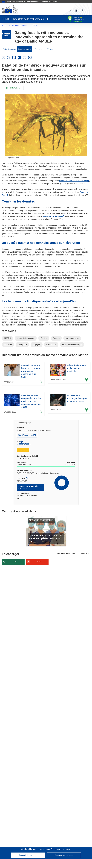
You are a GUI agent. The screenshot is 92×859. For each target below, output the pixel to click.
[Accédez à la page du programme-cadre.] (6, 34)
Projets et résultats (19, 25)
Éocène (43, 338)
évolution (8, 345)
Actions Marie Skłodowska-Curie (73, 181)
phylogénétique (72, 338)
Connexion (70, 10)
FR (19, 57)
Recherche (81, 10)
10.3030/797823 (23, 444)
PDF (39, 562)
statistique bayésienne (53, 216)
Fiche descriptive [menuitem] (9, 49)
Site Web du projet (26, 436)
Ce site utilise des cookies (32, 849)
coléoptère (22, 345)
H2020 (34, 25)
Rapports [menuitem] (38, 49)
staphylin (36, 345)
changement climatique (72, 345)
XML (15, 562)
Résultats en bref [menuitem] (24, 49)
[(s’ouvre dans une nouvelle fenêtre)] (10, 9)
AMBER (7, 338)
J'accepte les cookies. (28, 855)
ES (14, 57)
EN (9, 57)
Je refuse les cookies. (64, 855)
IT (24, 57)
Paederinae (51, 345)
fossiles (56, 338)
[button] (76, 10)
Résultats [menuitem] (50, 49)
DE (4, 57)
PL (30, 57)
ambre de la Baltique (25, 338)
